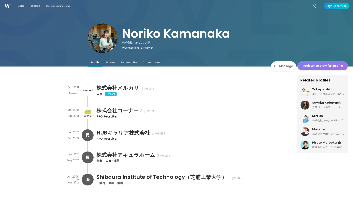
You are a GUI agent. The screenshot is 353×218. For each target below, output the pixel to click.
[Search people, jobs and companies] (315, 6)
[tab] (95, 62)
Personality (129, 62)
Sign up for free (337, 6)
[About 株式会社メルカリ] (88, 90)
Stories (110, 62)
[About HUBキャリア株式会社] (88, 135)
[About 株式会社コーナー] (88, 113)
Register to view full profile (322, 66)
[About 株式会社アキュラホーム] (88, 157)
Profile (95, 62)
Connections (151, 62)
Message (286, 66)
